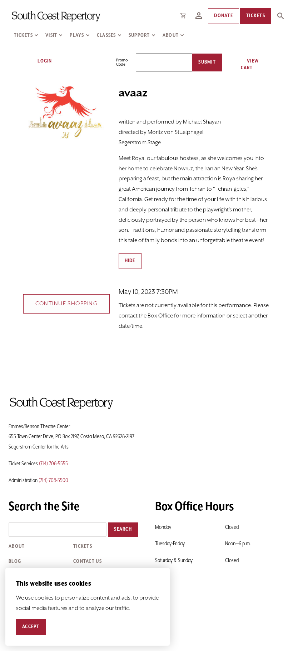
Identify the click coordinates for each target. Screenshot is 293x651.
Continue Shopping (66, 304)
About (171, 35)
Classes (106, 35)
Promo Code (122, 62)
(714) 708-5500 (53, 480)
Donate (223, 16)
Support (139, 35)
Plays (77, 35)
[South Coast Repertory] (55, 16)
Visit (51, 35)
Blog (15, 561)
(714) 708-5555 (53, 464)
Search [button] (123, 529)
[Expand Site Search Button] (280, 16)
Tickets (23, 35)
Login (44, 61)
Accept (31, 627)
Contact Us (87, 561)
